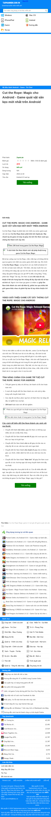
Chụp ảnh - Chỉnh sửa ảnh (14, 623)
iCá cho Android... (10, 746)
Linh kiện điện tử (7, 766)
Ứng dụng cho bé (36, 666)
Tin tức (7, 30)
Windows (8, 15)
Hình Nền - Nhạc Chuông (13, 632)
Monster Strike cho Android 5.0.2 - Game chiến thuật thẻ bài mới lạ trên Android (27, 598)
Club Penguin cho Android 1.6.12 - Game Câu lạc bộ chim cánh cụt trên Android (27, 614)
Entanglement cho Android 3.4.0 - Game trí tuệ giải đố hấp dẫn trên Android (27, 566)
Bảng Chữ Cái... (9, 754)
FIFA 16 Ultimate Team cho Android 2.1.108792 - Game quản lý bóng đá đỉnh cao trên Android (27, 582)
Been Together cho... (11, 733)
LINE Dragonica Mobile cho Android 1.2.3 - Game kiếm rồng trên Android (27, 586)
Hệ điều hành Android (10, 87)
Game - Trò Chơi (10, 627)
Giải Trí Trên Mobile (36, 632)
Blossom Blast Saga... (12, 750)
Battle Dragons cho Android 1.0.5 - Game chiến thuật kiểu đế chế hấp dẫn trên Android (27, 558)
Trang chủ (6, 780)
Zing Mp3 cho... (9, 741)
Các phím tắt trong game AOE (14, 687)
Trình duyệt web (35, 661)
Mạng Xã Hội (9, 637)
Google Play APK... (10, 737)
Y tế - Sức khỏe (35, 651)
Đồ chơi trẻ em (6, 776)
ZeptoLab (20, 157)
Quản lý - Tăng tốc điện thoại (14, 666)
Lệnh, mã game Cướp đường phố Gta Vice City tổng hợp (24, 691)
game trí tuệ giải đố (30, 523)
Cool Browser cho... (11, 729)
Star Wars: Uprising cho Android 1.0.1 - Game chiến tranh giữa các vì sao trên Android (27, 574)
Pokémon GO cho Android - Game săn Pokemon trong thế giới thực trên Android (27, 546)
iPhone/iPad (9, 20)
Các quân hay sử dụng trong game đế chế (18, 683)
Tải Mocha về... (9, 724)
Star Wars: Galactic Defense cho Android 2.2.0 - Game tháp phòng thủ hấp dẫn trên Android (27, 594)
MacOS (25, 1)
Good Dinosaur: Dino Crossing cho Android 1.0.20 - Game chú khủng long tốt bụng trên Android (27, 578)
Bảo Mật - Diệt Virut (36, 637)
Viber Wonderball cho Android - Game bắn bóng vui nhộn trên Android (27, 562)
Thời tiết (7, 661)
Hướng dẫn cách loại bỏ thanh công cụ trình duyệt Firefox (24, 712)
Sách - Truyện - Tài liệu (13, 651)
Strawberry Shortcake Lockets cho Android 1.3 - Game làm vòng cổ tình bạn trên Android (27, 550)
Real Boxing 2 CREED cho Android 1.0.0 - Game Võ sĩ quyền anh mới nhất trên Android (27, 610)
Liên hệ (46, 780)
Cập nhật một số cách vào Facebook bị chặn (19, 695)
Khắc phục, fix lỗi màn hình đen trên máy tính (19, 700)
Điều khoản (17, 780)
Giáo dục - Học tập (36, 646)
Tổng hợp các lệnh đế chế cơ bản (15, 674)
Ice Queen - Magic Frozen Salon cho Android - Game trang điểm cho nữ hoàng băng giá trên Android (27, 590)
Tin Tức (4, 773)
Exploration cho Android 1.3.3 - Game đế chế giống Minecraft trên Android (27, 542)
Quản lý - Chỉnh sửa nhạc (13, 642)
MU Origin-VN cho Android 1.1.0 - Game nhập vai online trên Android (27, 570)
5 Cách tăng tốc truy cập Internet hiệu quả (18, 704)
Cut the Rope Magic (16, 523)
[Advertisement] (25, 59)
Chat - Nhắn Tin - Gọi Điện (39, 623)
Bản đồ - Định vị (35, 656)
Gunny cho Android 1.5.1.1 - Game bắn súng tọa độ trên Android (27, 554)
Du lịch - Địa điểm (11, 656)
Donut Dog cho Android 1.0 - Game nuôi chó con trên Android (27, 606)
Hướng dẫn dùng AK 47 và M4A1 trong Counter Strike (22, 678)
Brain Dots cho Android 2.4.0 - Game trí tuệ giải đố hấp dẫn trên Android (27, 602)
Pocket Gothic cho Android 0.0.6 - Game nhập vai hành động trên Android (27, 538)
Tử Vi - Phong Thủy (36, 627)
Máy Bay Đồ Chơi (7, 769)
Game (7, 25)
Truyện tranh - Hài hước (38, 642)
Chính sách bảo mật (33, 780)
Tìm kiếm (46, 11)
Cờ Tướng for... (9, 720)
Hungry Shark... (9, 758)
